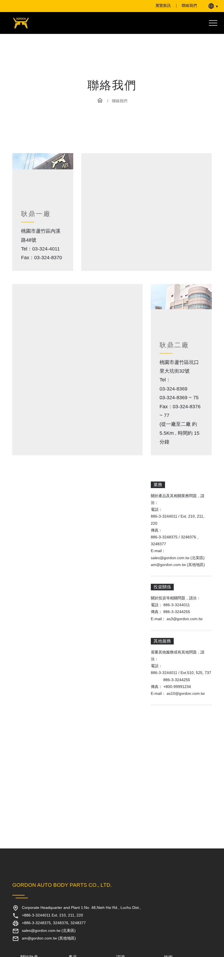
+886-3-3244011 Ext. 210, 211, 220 (56, 915)
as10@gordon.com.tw (187, 718)
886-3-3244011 (166, 534)
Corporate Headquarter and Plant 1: (83, 908)
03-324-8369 (175, 406)
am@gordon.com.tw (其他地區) (178, 582)
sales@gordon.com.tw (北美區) (178, 575)
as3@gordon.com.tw (185, 636)
